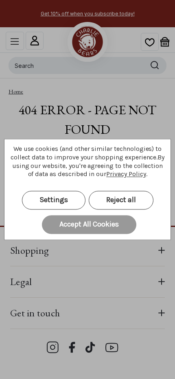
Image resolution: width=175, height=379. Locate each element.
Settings (53, 200)
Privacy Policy (126, 174)
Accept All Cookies (89, 224)
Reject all (121, 200)
